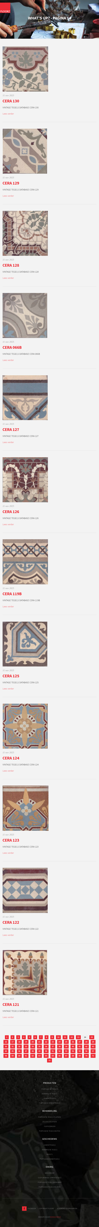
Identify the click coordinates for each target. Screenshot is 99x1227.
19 (26, 1042)
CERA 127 (11, 429)
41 (80, 1047)
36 (46, 1047)
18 (19, 1042)
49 (39, 1051)
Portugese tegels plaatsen (49, 1117)
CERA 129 (11, 183)
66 (60, 1056)
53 (66, 1051)
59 (13, 1056)
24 (60, 1042)
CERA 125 (11, 675)
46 (19, 1051)
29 (93, 1042)
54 (73, 1051)
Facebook (31, 1208)
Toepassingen (49, 1126)
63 (39, 1056)
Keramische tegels (49, 1094)
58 (6, 1056)
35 (39, 1047)
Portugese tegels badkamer (49, 1182)
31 (13, 1047)
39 (66, 1047)
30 (6, 1047)
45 (13, 1051)
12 (72, 1037)
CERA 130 (11, 101)
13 (78, 1037)
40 (73, 1047)
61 (26, 1056)
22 (46, 1042)
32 (19, 1047)
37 (53, 1047)
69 (80, 1056)
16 (6, 1042)
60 (19, 1056)
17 (13, 1042)
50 (46, 1051)
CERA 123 (11, 840)
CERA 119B (12, 593)
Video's (49, 1154)
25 (66, 1042)
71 (93, 1056)
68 (73, 1056)
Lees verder (8, 113)
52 (60, 1051)
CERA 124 (11, 758)
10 (58, 1037)
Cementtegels (49, 1098)
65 (53, 1056)
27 (80, 1042)
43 (93, 1047)
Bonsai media (55, 1217)
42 (86, 1047)
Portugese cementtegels (49, 1103)
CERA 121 (11, 1004)
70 (86, 1056)
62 (33, 1056)
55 (80, 1051)
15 (92, 1037)
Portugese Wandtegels (49, 1159)
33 (26, 1047)
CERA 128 (11, 265)
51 (53, 1051)
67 (66, 1056)
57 (93, 1051)
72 (49, 1060)
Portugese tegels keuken (49, 1187)
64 (46, 1056)
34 (33, 1047)
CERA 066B (12, 347)
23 (53, 1042)
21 (39, 1042)
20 (33, 1042)
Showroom (49, 1173)
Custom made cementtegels (49, 1177)
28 (86, 1042)
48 (33, 1051)
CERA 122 (11, 922)
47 (26, 1051)
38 (60, 1047)
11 (65, 1037)
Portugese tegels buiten (49, 1131)
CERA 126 (11, 511)
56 (86, 1051)
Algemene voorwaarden (67, 1208)
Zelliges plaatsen (49, 1121)
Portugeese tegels (49, 1089)
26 (73, 1042)
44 (6, 1051)
